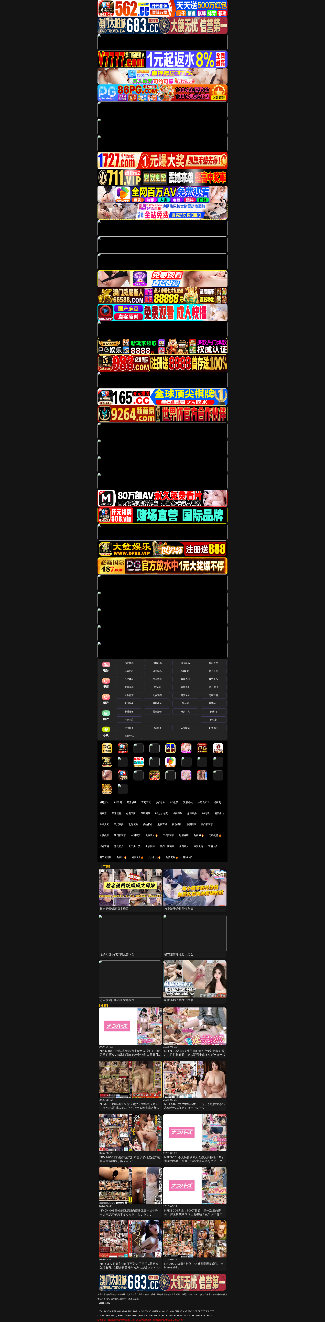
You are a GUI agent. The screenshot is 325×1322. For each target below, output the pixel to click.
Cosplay (185, 670)
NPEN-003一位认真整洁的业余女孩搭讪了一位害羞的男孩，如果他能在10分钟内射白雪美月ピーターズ (130, 1054)
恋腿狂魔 (213, 695)
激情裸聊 (184, 835)
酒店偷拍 (219, 813)
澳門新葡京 (120, 835)
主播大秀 (104, 824)
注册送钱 (188, 802)
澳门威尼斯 (106, 857)
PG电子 (174, 802)
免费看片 (184, 846)
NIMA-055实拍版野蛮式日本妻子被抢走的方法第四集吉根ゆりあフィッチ (130, 1159)
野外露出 (213, 687)
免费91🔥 (121, 857)
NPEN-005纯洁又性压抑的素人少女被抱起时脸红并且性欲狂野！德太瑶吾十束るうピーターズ (194, 1052)
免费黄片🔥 (172, 857)
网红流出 (185, 687)
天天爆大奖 (134, 846)
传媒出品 (129, 719)
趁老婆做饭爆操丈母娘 (114, 909)
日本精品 (157, 670)
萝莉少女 (213, 662)
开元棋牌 (131, 802)
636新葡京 (168, 835)
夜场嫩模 (177, 824)
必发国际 (191, 824)
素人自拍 (213, 670)
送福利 (217, 802)
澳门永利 (160, 802)
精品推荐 (129, 662)
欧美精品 (185, 662)
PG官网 (118, 802)
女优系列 (157, 695)
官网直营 (146, 802)
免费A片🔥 (138, 857)
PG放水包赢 (161, 813)
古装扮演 (129, 695)
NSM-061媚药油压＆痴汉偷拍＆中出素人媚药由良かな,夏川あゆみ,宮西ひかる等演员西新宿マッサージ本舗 (130, 1107)
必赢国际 (131, 813)
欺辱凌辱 (129, 687)
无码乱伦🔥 (215, 835)
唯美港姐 (185, 679)
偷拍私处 (148, 824)
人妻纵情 (185, 727)
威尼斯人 (104, 802)
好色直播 (104, 846)
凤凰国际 (145, 813)
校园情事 (157, 727)
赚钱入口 (188, 857)
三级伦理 (129, 670)
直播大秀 (213, 846)
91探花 (157, 687)
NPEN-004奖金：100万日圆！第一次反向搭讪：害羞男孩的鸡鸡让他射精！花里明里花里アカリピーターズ (194, 1214)
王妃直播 (119, 824)
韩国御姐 (157, 679)
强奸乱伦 (157, 662)
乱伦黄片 (133, 824)
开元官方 (119, 846)
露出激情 (157, 711)
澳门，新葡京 (167, 846)
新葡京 (103, 813)
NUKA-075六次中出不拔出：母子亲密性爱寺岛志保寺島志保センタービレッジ (194, 1106)
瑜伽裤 (185, 703)
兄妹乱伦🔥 (154, 857)
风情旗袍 (129, 703)
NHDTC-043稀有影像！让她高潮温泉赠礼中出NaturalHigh (194, 1265)
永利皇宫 (135, 835)
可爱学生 (185, 695)
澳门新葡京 (207, 824)
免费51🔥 (198, 835)
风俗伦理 (213, 727)
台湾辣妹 (129, 679)
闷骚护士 (213, 703)
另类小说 (129, 735)
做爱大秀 (198, 846)
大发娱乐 (104, 835)
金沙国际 (150, 846)
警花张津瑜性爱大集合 (178, 954)
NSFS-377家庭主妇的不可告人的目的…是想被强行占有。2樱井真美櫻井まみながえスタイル (130, 1265)
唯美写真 (185, 711)
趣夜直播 (162, 824)
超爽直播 (192, 813)
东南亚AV (213, 679)
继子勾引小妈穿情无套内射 (117, 954)
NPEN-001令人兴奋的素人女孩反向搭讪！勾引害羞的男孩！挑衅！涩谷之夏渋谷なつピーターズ (194, 1161)
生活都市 (129, 727)
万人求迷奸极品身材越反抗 (117, 1000)
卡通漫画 (129, 711)
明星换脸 (157, 703)
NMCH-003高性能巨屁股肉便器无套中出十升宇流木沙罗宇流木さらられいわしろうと (129, 1212)
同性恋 (213, 719)
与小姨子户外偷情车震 (178, 909)
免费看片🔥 (151, 835)
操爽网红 (177, 813)
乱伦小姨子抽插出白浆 (178, 1000)
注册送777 (203, 802)
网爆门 (213, 711)
